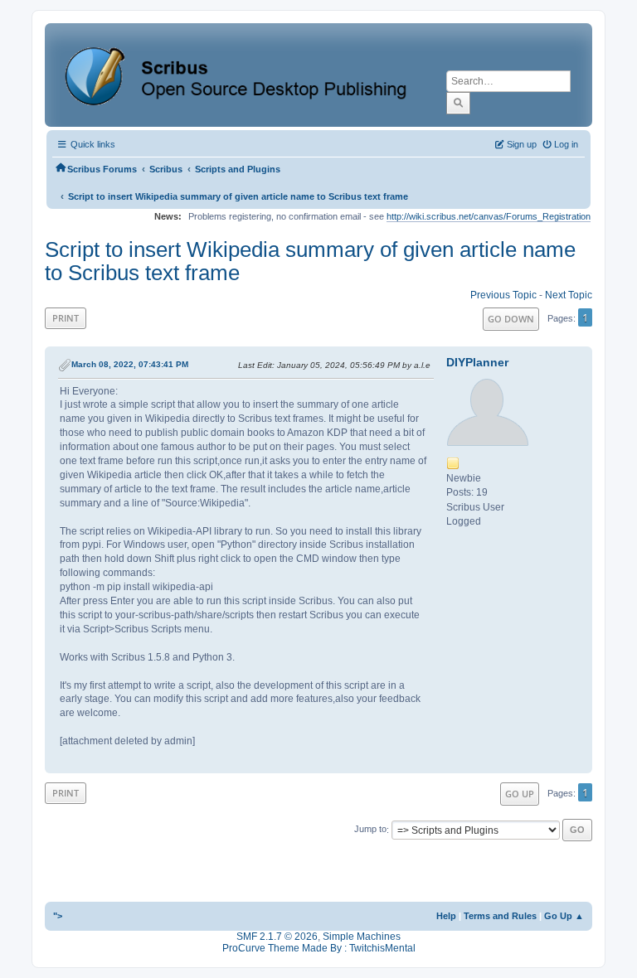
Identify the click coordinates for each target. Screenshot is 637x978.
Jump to (370, 830)
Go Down (511, 318)
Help (446, 916)
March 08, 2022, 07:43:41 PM (129, 364)
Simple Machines (362, 936)
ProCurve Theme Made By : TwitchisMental (319, 948)
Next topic (568, 295)
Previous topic (503, 295)
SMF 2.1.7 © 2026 (277, 936)
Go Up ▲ (564, 916)
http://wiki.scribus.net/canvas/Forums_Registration (489, 216)
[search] (458, 103)
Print (65, 318)
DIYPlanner (477, 362)
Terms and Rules (500, 916)
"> (57, 916)
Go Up (519, 793)
